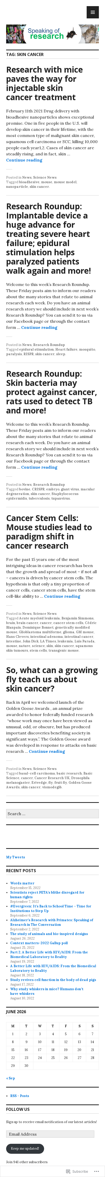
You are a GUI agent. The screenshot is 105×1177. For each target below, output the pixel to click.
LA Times (48, 641)
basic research (69, 773)
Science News (45, 177)
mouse (46, 182)
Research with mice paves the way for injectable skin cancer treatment (44, 83)
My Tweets (15, 857)
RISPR (28, 354)
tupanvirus (60, 498)
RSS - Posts (19, 1096)
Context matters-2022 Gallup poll (39, 943)
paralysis (14, 354)
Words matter (22, 883)
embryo (52, 489)
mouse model (65, 182)
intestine (13, 641)
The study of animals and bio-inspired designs (49, 934)
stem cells (38, 650)
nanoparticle (17, 186)
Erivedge (39, 782)
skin (49, 646)
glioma (68, 632)
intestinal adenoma (46, 636)
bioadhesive (29, 182)
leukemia (65, 641)
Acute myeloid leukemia (39, 618)
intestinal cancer (78, 636)
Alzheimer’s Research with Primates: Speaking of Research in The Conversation (51, 922)
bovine (24, 489)
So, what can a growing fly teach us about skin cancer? (52, 679)
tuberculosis (39, 498)
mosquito (87, 349)
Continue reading (24, 160)
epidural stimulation (36, 349)
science (38, 646)
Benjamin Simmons (77, 618)
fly (50, 782)
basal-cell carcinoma (37, 773)
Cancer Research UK (52, 778)
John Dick (30, 641)
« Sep (10, 1078)
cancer (46, 623)
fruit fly (60, 782)
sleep (60, 354)
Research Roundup (49, 345)
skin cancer (39, 186)
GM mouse (85, 632)
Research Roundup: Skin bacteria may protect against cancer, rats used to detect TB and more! (51, 392)
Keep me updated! (25, 1148)
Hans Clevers (17, 636)
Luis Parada (84, 641)
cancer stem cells (68, 623)
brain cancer (27, 623)
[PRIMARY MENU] (93, 12)
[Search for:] (52, 814)
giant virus (70, 489)
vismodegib (52, 787)
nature (24, 646)
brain (10, 623)
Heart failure (66, 349)
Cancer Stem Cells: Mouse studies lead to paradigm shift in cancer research (49, 531)
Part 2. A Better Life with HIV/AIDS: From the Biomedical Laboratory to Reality (49, 954)
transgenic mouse (63, 650)
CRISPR (38, 489)
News (27, 177)
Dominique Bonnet (38, 627)
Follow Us (18, 1109)
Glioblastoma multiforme (40, 632)
